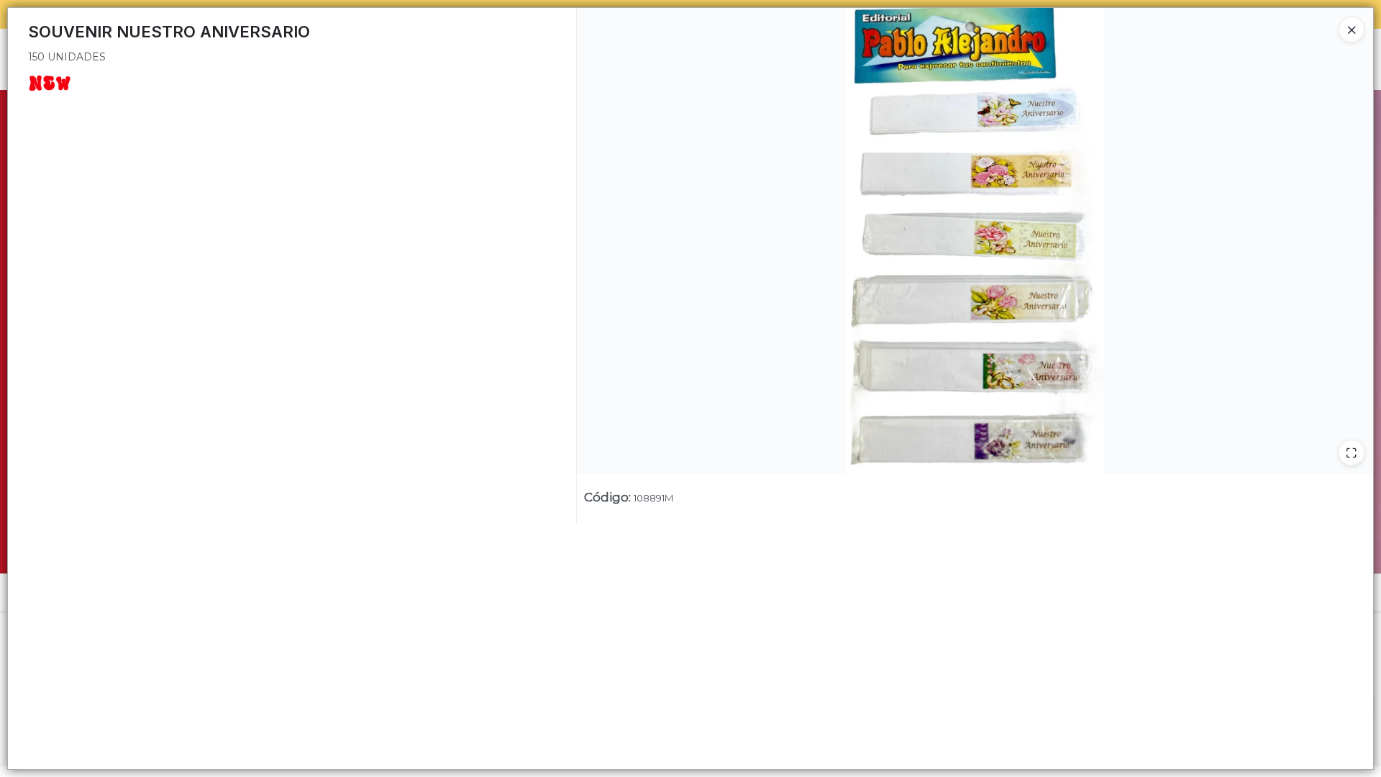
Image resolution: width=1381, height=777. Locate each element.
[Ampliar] (1351, 452)
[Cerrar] (1351, 29)
